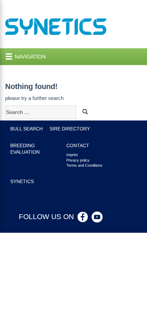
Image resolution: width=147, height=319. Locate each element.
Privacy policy (78, 160)
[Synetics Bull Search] (56, 26)
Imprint (72, 155)
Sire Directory (70, 128)
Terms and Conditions (84, 165)
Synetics (22, 181)
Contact (77, 145)
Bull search (26, 128)
